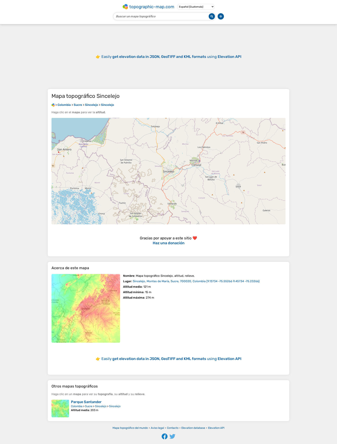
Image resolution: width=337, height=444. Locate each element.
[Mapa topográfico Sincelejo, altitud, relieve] (85, 308)
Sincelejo (100, 406)
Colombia (76, 406)
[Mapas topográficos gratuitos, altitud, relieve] (53, 105)
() (196, 281)
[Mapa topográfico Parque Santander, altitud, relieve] (60, 408)
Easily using (171, 56)
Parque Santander (86, 402)
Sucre (88, 406)
